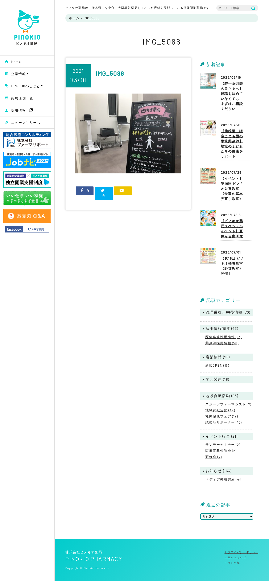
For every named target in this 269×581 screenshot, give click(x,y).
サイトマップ (237, 557)
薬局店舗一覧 (22, 98)
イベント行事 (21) (222, 436)
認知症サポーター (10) (223, 422)
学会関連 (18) (217, 379)
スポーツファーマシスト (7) (228, 404)
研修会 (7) (213, 457)
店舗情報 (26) (218, 357)
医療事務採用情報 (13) (223, 337)
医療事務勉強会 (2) (221, 451)
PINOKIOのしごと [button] (25, 86)
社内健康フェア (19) (221, 416)
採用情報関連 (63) (222, 328)
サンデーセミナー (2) (222, 444)
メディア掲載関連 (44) (224, 479)
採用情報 (18, 110)
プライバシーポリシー (243, 552)
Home (16, 61)
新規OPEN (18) (217, 365)
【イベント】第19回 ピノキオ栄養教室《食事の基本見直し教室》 (232, 188)
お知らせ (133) (219, 470)
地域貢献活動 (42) (220, 410)
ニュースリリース (26, 122)
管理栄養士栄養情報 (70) (228, 312)
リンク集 (234, 562)
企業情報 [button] (18, 74)
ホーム (74, 18)
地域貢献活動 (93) (222, 395)
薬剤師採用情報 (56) (222, 343)
